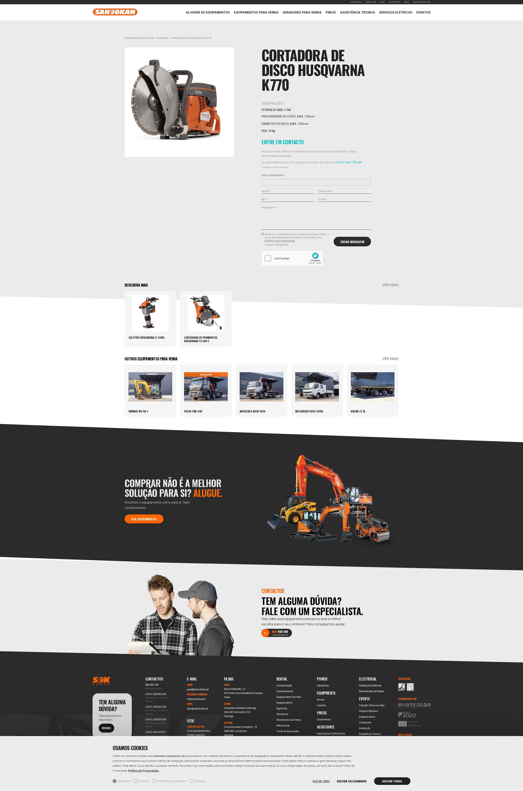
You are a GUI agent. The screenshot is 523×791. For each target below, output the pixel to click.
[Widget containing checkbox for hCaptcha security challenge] (292, 258)
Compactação (284, 685)
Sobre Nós (370, 2)
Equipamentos (367, 716)
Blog (382, 2)
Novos (320, 699)
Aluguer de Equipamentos (208, 12)
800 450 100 (152, 684)
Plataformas (283, 725)
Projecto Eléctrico (368, 711)
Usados (321, 705)
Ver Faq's (106, 728)
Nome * (266, 191)
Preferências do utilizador (172, 781)
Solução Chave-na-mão (371, 705)
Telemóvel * (325, 191)
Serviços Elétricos (395, 12)
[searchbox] (264, 182)
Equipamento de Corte (288, 696)
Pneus (331, 12)
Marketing (200, 781)
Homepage (356, 2)
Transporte (365, 722)
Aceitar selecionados (352, 781)
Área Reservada (422, 2)
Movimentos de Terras (288, 719)
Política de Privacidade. (143, 770)
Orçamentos (324, 719)
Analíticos (144, 781)
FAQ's (406, 2)
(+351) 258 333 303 (155, 694)
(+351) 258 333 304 (155, 706)
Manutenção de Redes (371, 691)
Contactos (394, 2)
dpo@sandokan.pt (197, 708)
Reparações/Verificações (331, 733)
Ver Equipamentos (144, 519)
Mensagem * (269, 207)
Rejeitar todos (321, 781)
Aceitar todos (392, 781)
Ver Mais (390, 285)
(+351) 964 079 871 (155, 732)
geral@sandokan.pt (198, 689)
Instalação (364, 728)
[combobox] (316, 182)
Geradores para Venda (302, 12)
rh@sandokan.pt (196, 699)
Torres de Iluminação (287, 731)
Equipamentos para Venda (256, 12)
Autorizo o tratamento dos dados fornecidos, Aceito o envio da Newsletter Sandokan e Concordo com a (297, 237)
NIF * (264, 199)
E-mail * (322, 199)
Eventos (423, 12)
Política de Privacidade (280, 240)
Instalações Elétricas (370, 685)
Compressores (284, 691)
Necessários (124, 781)
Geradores (282, 714)
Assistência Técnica (357, 12)
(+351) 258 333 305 (155, 719)
